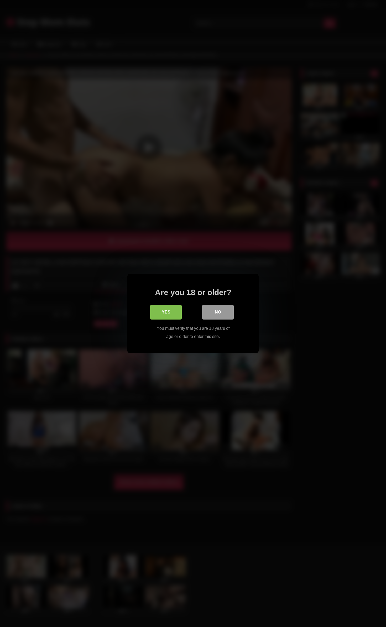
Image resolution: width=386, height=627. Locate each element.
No (218, 312)
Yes (166, 312)
